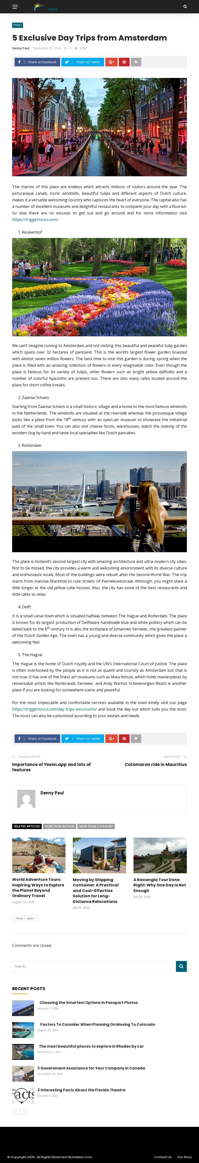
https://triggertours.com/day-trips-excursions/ (54, 709)
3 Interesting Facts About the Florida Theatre (81, 1090)
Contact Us (163, 1157)
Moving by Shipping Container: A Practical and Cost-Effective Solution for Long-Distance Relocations (96, 890)
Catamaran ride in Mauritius (156, 764)
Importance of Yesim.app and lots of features (51, 767)
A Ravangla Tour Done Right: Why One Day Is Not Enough (159, 885)
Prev (19, 918)
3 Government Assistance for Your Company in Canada (91, 1068)
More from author (59, 826)
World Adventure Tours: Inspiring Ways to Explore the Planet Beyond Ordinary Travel (38, 888)
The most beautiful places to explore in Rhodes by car (90, 1046)
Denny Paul (20, 48)
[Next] (24, 1112)
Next (30, 918)
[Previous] (15, 1112)
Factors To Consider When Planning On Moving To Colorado (96, 1024)
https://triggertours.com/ (35, 219)
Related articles (27, 826)
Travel (17, 25)
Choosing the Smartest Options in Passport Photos (87, 1002)
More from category (96, 826)
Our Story (184, 1157)
